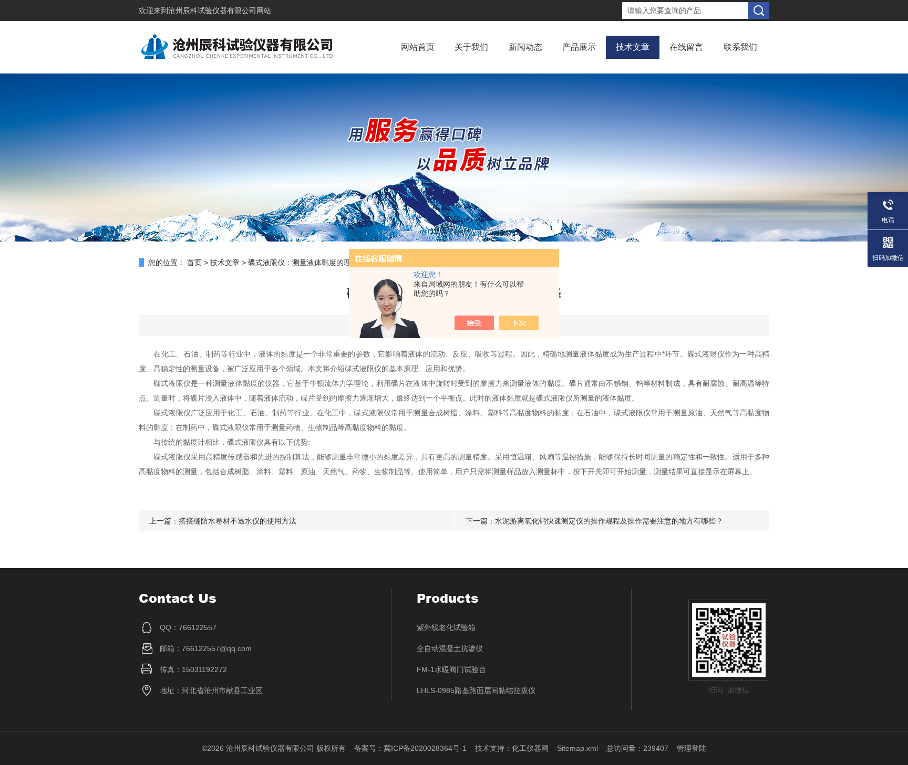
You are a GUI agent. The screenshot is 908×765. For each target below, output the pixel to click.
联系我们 (740, 47)
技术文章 (632, 47)
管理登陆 (691, 748)
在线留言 (686, 47)
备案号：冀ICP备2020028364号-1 (410, 748)
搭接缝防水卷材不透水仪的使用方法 (237, 521)
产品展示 (579, 47)
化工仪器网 (530, 748)
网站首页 (418, 47)
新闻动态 (525, 47)
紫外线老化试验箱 (446, 627)
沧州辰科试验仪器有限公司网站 (219, 10)
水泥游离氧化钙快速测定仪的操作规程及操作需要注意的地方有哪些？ (609, 521)
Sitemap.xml (577, 748)
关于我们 (471, 47)
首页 (194, 262)
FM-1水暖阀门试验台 (451, 669)
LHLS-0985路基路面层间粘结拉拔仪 (476, 690)
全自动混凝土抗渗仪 (450, 648)
